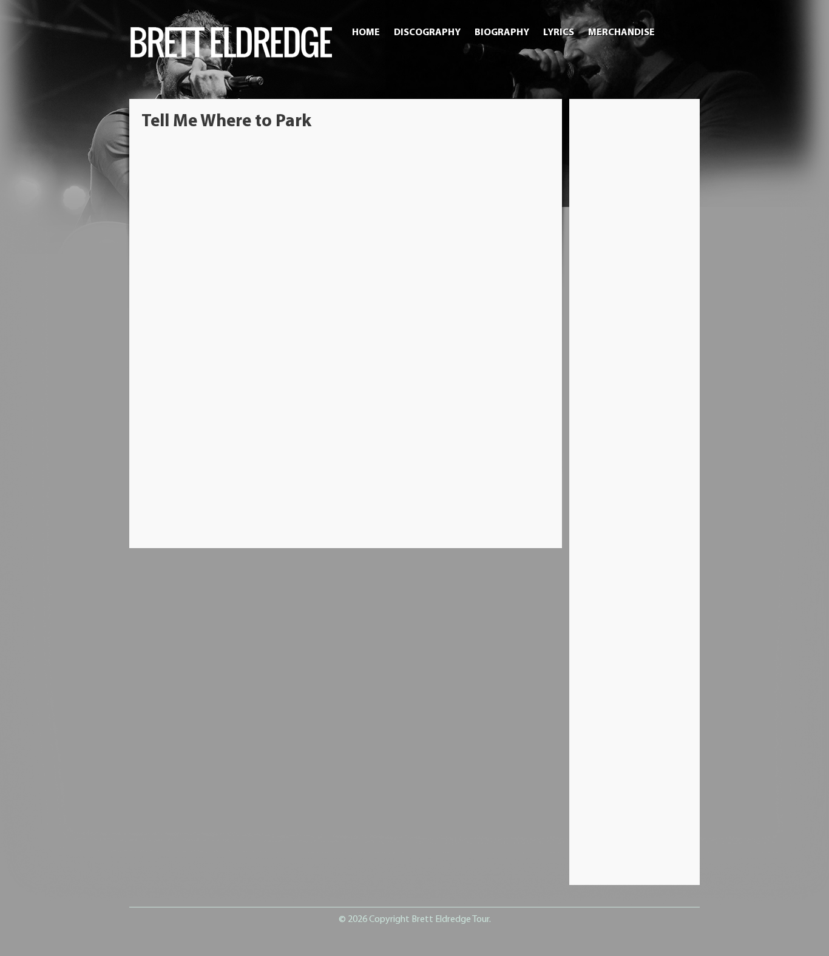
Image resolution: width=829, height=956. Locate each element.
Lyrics (558, 33)
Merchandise (621, 33)
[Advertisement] (634, 293)
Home (366, 33)
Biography (502, 33)
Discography (427, 33)
